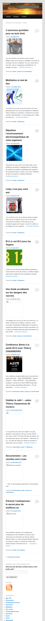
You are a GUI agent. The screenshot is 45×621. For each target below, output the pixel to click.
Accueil (8, 16)
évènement (16, 391)
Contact (24, 16)
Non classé (9, 609)
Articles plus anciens (13, 557)
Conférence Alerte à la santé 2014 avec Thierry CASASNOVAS (18, 348)
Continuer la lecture (26, 67)
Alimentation (16, 447)
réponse (21, 550)
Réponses (20, 121)
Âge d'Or (8, 598)
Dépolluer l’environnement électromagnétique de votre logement (17, 135)
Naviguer (16, 16)
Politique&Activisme (12, 611)
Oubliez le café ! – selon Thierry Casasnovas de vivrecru (18, 403)
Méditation (9, 607)
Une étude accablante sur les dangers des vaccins (17, 292)
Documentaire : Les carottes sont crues (16, 457)
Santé (14, 71)
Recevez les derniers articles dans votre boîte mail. (21, 568)
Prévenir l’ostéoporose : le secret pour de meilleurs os (18, 504)
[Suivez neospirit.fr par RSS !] (9, 590)
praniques (9, 614)
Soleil (8, 618)
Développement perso (13, 602)
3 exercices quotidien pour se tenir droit (17, 32)
